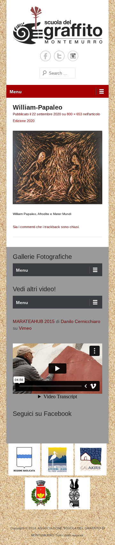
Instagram (73, 56)
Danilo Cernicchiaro (80, 321)
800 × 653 (74, 114)
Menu (16, 91)
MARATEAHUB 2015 (34, 321)
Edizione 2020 (23, 121)
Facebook (45, 56)
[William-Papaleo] (57, 167)
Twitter (59, 56)
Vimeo (25, 328)
